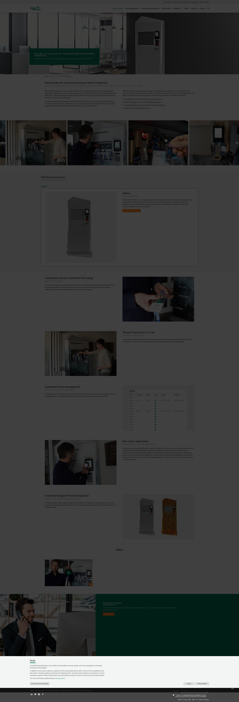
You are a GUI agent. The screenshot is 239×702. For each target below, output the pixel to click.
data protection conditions (192, 695)
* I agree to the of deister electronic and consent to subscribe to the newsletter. (191, 695)
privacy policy (60, 678)
